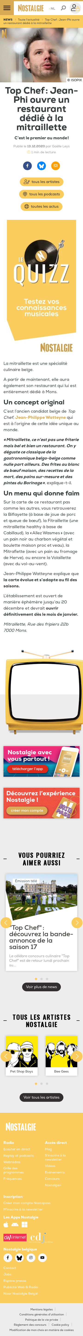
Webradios (11, 1162)
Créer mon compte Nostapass (26, 1203)
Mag (48, 1149)
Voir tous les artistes (41, 1097)
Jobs (7, 1274)
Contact (9, 1268)
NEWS (7, 20)
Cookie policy (60, 1325)
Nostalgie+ (53, 1185)
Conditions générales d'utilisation (41, 1314)
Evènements (55, 1172)
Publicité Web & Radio (20, 1287)
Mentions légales (41, 1309)
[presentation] (6, 922)
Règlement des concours (30, 1325)
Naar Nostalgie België (20, 1294)
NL (52, 9)
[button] (36, 979)
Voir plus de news (41, 987)
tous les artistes (45, 182)
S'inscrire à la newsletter (55, 1157)
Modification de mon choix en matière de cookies (41, 1330)
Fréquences (12, 1179)
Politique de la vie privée (41, 1320)
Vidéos (50, 1166)
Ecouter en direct (16, 1149)
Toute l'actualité (28, 20)
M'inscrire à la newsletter (23, 1209)
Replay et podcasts (18, 1156)
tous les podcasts (44, 194)
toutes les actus (44, 206)
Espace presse (14, 1281)
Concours (52, 1179)
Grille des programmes (13, 1170)
